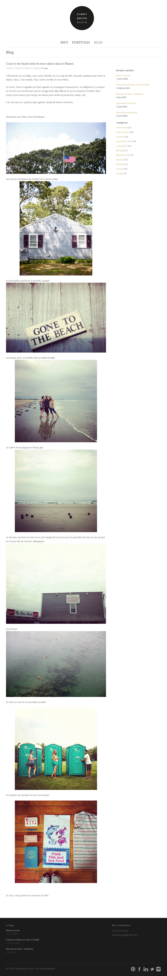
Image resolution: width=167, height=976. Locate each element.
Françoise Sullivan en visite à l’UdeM (132, 84)
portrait (119, 169)
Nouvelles (120, 164)
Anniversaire (121, 128)
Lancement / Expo (124, 141)
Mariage (119, 150)
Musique (120, 160)
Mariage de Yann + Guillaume (129, 94)
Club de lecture (122, 132)
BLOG (98, 42)
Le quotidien (121, 146)
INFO (64, 42)
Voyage (44, 68)
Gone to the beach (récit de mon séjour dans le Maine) (39, 63)
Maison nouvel (123, 75)
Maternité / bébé (123, 155)
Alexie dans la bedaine (126, 112)
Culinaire (120, 137)
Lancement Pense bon (126, 103)
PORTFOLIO (81, 42)
